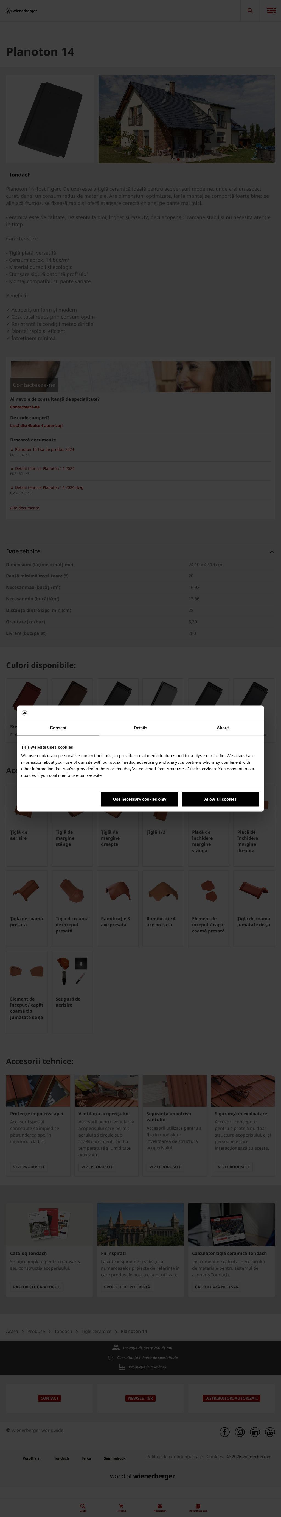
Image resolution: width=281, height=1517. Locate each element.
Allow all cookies (220, 799)
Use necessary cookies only (139, 799)
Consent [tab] (58, 727)
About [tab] (223, 727)
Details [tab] (140, 727)
